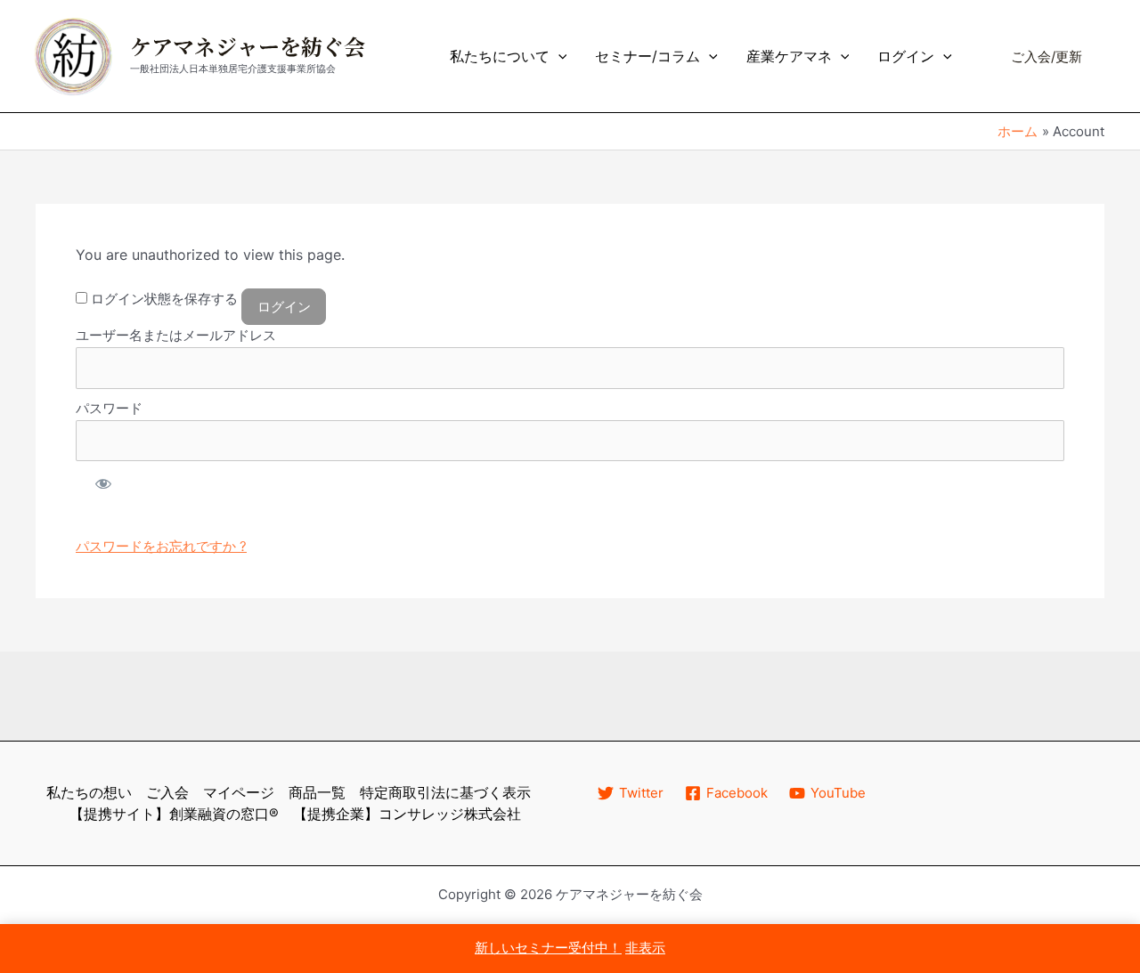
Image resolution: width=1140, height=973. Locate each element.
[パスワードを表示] (103, 483)
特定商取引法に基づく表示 (445, 792)
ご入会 (167, 792)
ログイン (905, 56)
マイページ (238, 792)
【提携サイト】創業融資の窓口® (174, 814)
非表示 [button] (645, 947)
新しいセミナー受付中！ (548, 947)
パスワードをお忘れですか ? (161, 546)
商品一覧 (317, 792)
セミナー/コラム (647, 56)
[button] (558, 56)
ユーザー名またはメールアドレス (176, 335)
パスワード (109, 408)
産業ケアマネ (789, 56)
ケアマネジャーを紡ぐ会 (247, 48)
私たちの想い (89, 792)
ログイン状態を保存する (162, 298)
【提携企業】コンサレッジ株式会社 (407, 814)
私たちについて (500, 56)
